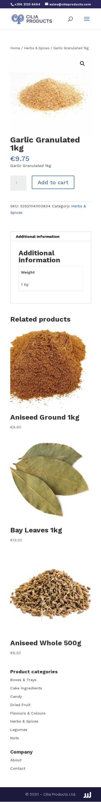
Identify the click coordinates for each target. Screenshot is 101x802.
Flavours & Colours (28, 713)
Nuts (14, 738)
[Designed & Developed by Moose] (87, 795)
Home (15, 48)
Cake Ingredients (26, 688)
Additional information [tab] (38, 236)
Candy (16, 696)
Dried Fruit (20, 705)
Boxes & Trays (23, 680)
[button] (82, 63)
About (16, 760)
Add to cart (53, 182)
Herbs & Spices (37, 48)
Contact (17, 768)
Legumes (18, 729)
